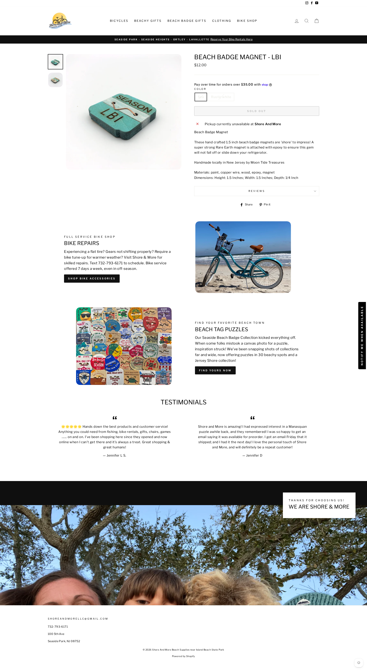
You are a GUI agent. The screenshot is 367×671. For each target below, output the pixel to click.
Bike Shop (247, 21)
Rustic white (221, 97)
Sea (201, 97)
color (200, 89)
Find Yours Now (215, 370)
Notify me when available (362, 335)
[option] (183, 39)
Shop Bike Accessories (92, 278)
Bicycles (119, 21)
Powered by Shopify (183, 656)
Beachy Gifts (148, 21)
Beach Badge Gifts (186, 21)
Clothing (221, 21)
